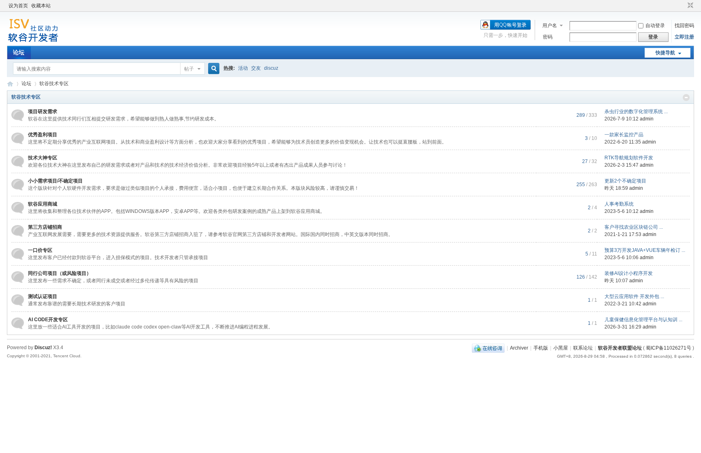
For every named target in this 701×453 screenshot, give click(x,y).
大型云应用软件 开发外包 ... (634, 296)
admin (647, 119)
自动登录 (655, 25)
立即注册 (684, 37)
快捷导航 (665, 53)
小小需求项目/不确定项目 (55, 181)
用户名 (549, 25)
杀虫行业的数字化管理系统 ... (636, 111)
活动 (243, 68)
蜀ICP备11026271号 (668, 348)
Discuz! (43, 347)
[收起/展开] (686, 97)
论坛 (18, 52)
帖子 (189, 69)
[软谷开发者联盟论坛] (33, 41)
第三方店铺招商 (45, 227)
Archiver (519, 348)
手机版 (540, 348)
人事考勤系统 (619, 204)
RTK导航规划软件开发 (628, 158)
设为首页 (18, 6)
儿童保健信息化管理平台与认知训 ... (643, 319)
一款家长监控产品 (623, 134)
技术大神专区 (42, 158)
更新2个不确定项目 (625, 181)
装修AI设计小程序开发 (628, 273)
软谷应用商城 (42, 204)
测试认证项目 (42, 296)
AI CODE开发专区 (48, 319)
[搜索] (212, 68)
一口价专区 (40, 250)
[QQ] (488, 348)
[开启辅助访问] (683, 5)
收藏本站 (41, 6)
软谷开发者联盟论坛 (10, 84)
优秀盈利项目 (42, 134)
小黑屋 (560, 348)
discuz (271, 68)
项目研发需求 (42, 111)
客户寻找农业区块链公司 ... (633, 227)
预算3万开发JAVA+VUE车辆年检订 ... (644, 250)
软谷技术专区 (26, 97)
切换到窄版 (689, 5)
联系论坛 (583, 348)
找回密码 (684, 25)
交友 (256, 68)
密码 (548, 37)
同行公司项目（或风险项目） (59, 273)
